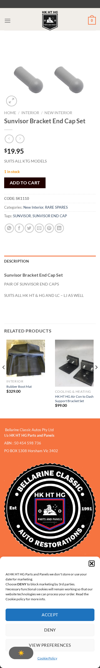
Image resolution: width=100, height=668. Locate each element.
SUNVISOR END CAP (49, 216)
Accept (50, 614)
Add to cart (25, 182)
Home (10, 113)
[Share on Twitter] (29, 228)
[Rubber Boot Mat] (25, 358)
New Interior (58, 113)
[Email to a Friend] (39, 228)
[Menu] (7, 20)
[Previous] (4, 378)
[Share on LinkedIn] (59, 228)
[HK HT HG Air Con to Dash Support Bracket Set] (74, 363)
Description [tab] (16, 261)
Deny (50, 629)
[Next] (96, 378)
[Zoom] (11, 101)
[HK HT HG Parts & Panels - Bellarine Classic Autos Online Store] (50, 20)
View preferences (50, 645)
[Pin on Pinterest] (49, 228)
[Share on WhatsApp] (9, 228)
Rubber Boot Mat (19, 386)
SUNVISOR (22, 216)
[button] (91, 563)
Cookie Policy (47, 658)
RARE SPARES (56, 207)
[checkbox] (21, 653)
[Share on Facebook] (19, 228)
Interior (30, 113)
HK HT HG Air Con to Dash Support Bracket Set (74, 398)
